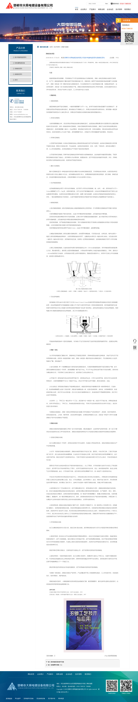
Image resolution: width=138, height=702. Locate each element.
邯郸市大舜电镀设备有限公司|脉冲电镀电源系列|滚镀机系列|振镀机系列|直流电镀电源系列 (84, 58)
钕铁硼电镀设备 (20, 63)
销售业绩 (59, 674)
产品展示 (50, 674)
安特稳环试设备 (29, 698)
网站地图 (89, 683)
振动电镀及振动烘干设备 (57, 662)
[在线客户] (118, 20)
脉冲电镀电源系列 (20, 57)
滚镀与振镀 (64, 47)
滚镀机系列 (18, 68)
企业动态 (69, 674)
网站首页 (31, 674)
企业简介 (40, 674)
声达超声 (18, 698)
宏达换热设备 (41, 698)
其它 (16, 80)
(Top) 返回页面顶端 (111, 656)
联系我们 (88, 674)
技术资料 (57, 47)
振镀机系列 (18, 74)
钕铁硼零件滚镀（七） (57, 665)
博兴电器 (61, 698)
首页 (51, 47)
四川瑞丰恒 (51, 698)
